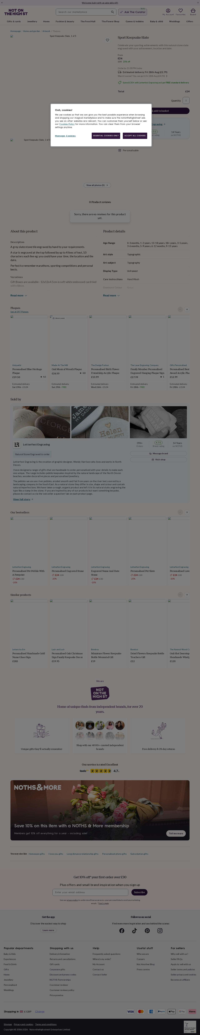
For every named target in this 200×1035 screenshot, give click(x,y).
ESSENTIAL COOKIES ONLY (106, 136)
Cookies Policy (67, 124)
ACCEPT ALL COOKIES (135, 136)
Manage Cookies (65, 136)
